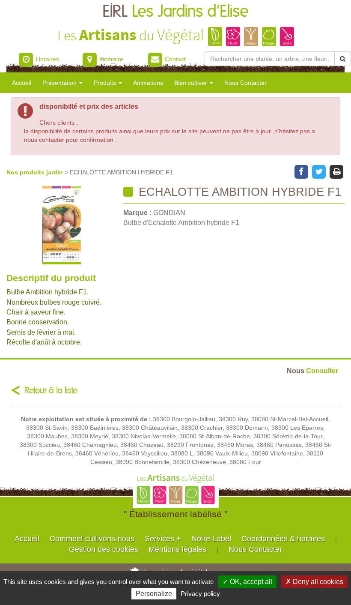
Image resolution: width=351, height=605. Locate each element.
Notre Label (211, 538)
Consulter (312, 370)
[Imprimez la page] (337, 171)
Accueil (21, 82)
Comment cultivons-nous (92, 538)
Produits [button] (106, 82)
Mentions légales (177, 549)
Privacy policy (200, 593)
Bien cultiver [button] (191, 82)
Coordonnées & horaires (283, 538)
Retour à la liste (51, 390)
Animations (148, 82)
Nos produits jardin (35, 172)
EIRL (175, 11)
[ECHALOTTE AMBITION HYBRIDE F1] (61, 225)
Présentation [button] (60, 82)
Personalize (154, 593)
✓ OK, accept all (247, 581)
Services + (163, 538)
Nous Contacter (245, 82)
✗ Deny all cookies (314, 581)
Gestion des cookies (103, 549)
